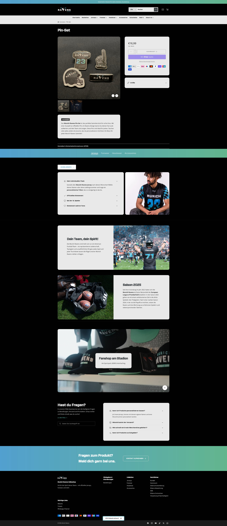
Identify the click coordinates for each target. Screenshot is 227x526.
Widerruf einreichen (156, 493)
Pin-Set (68, 22)
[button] (167, 9)
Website (60, 504)
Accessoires (130, 153)
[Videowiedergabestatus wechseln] (164, 387)
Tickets (60, 506)
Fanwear (102, 17)
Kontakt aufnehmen (134, 458)
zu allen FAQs (61, 417)
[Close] (121, 518)
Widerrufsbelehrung (156, 488)
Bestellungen (107, 483)
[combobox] (147, 9)
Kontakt (152, 480)
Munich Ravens (65, 523)
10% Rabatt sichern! (112, 518)
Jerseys (93, 17)
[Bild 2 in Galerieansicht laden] (76, 106)
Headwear (112, 17)
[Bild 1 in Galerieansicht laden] (63, 106)
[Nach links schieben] (113, 95)
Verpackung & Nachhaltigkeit (159, 496)
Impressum (153, 483)
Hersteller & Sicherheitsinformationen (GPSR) (73, 146)
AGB (151, 491)
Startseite (62, 22)
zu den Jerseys (66, 167)
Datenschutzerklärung (157, 485)
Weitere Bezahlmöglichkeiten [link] (147, 61)
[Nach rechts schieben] (116, 95)
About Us (149, 17)
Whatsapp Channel (63, 509)
